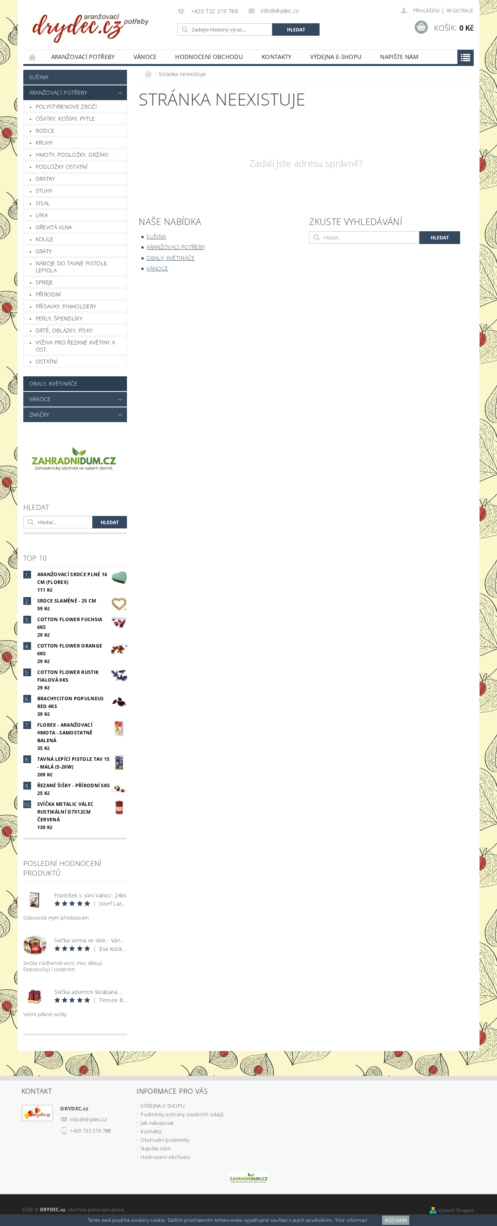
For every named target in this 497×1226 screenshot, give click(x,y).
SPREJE (44, 282)
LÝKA (42, 215)
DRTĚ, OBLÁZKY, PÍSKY (64, 330)
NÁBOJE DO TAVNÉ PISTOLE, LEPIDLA (72, 267)
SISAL (43, 203)
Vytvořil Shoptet (456, 1210)
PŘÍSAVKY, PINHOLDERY (66, 306)
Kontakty (277, 57)
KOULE (45, 239)
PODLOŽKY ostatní (62, 166)
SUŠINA (39, 77)
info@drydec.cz (88, 1119)
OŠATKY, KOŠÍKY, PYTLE (65, 118)
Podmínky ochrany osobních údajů (182, 1114)
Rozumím (396, 1220)
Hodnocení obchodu (209, 57)
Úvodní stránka (32, 57)
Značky (39, 414)
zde (373, 1220)
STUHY (44, 190)
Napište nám (399, 57)
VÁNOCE (145, 57)
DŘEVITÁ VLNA (54, 227)
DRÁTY (44, 251)
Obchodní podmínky (165, 1139)
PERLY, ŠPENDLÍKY (59, 318)
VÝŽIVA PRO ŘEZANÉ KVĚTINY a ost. (75, 346)
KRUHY (44, 142)
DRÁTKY (45, 178)
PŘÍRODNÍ (48, 294)
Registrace (460, 10)
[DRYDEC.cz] (91, 24)
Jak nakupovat (157, 1122)
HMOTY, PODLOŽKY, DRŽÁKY (72, 154)
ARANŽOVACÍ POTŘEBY (83, 57)
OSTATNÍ (47, 361)
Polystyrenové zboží (66, 106)
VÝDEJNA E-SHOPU (336, 57)
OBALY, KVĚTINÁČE (53, 383)
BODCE (45, 130)
